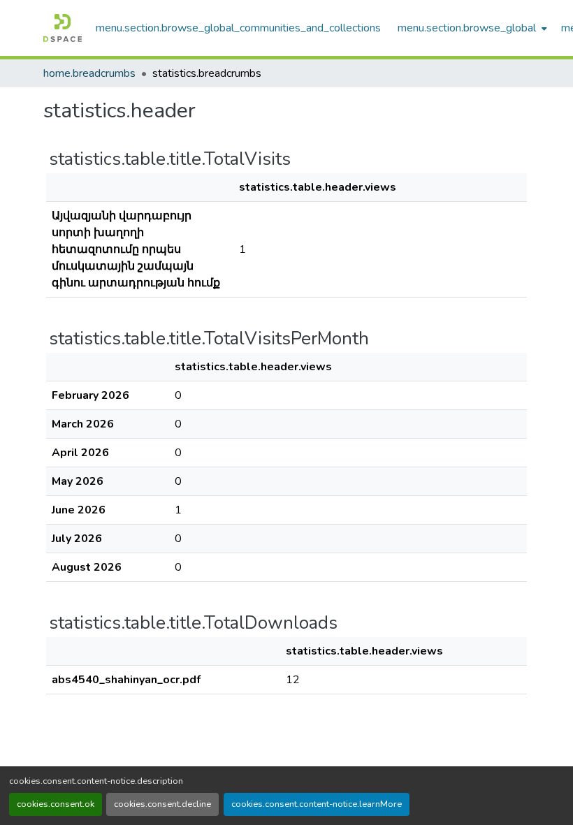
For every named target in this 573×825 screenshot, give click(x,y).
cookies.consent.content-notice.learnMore (316, 804)
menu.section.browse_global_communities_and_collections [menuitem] (238, 28)
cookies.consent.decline (162, 804)
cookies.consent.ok (55, 804)
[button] (62, 28)
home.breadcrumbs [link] (89, 73)
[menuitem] (471, 28)
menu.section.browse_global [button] (467, 28)
